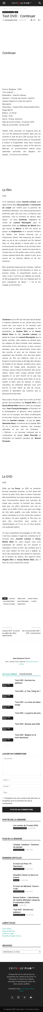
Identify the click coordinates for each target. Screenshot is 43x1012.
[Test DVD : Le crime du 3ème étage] (8, 705)
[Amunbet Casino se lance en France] (6, 880)
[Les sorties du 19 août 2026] (6, 830)
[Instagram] (18, 997)
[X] (10, 25)
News (15, 905)
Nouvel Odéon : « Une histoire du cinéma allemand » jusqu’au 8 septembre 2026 (26, 900)
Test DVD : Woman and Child (27, 724)
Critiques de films (19, 850)
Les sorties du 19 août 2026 (25, 825)
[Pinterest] (15, 25)
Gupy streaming (8, 931)
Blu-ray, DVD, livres (15, 8)
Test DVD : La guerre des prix (28, 713)
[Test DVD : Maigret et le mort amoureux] (8, 737)
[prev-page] (3, 746)
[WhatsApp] (20, 25)
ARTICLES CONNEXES (9, 674)
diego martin (21, 598)
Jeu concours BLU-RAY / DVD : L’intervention (31, 632)
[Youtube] (31, 997)
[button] (4, 3)
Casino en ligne (8, 933)
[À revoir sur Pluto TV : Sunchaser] (6, 868)
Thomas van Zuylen (9, 604)
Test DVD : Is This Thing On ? (27, 691)
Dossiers (16, 880)
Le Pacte (33, 601)
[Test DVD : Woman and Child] (8, 727)
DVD (25, 8)
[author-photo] (21, 655)
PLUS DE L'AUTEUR (25, 674)
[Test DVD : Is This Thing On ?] (8, 694)
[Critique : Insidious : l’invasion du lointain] (6, 849)
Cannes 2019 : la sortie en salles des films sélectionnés (11, 633)
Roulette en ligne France (11, 936)
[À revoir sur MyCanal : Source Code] (6, 891)
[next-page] (7, 746)
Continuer (12, 598)
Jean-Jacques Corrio (11, 20)
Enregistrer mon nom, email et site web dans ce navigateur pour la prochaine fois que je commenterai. (21, 800)
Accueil (4, 8)
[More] (25, 25)
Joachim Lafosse (32, 598)
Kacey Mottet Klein (8, 601)
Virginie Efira (21, 604)
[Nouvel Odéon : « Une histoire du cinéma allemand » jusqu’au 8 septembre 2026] (6, 902)
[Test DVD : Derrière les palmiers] (8, 683)
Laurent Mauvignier (23, 601)
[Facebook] (4, 25)
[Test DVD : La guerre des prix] (8, 716)
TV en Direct (7, 929)
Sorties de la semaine (14, 819)
